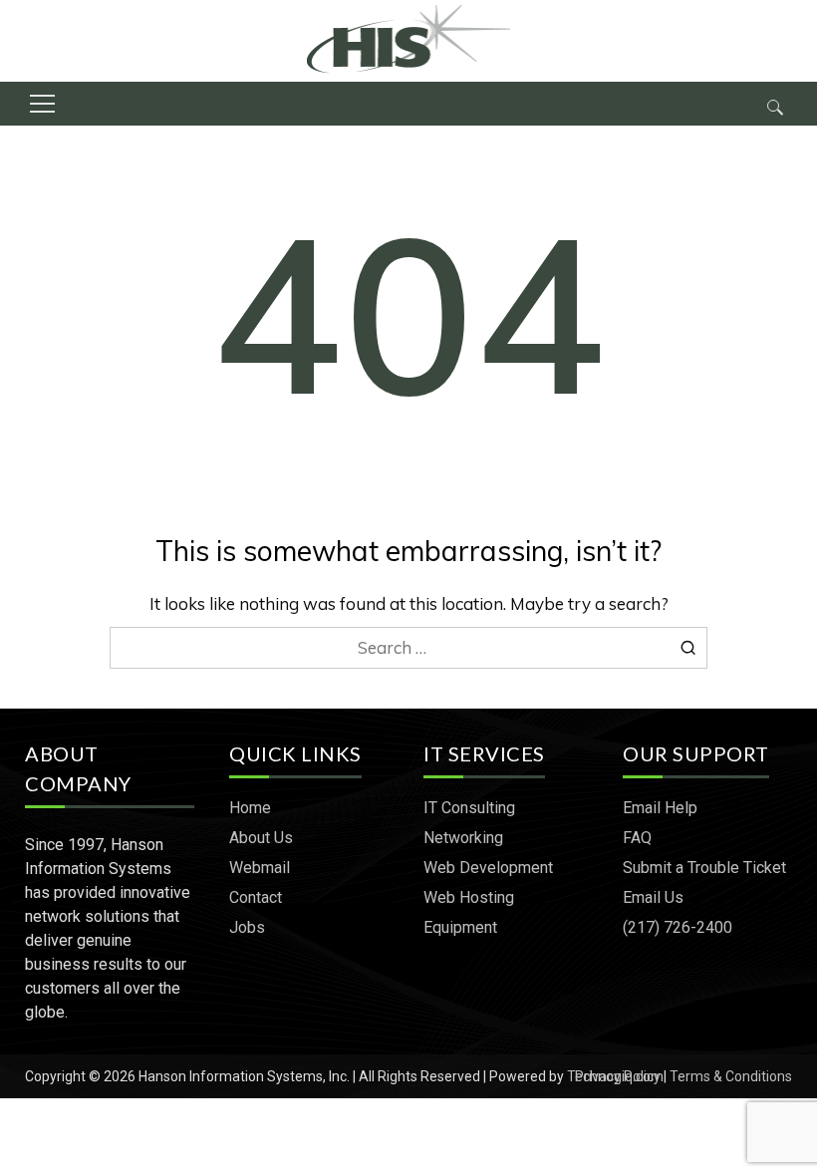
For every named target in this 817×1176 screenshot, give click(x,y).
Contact (255, 897)
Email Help (660, 807)
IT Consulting (469, 807)
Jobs (247, 927)
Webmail (259, 867)
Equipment (460, 927)
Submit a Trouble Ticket (704, 867)
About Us (261, 837)
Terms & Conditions (731, 1076)
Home (250, 807)
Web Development (488, 867)
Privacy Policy (618, 1076)
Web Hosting (468, 897)
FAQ (637, 837)
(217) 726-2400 (677, 927)
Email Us (653, 897)
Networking (463, 837)
